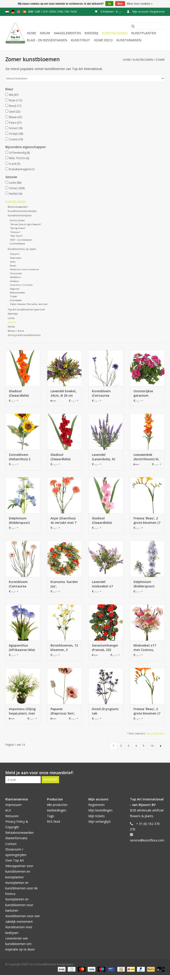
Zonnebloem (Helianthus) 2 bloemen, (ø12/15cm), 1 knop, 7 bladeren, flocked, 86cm (22, 457)
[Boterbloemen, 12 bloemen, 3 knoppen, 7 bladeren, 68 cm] (64, 622)
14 (151, 746)
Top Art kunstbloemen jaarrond (26, 309)
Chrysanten (16, 273)
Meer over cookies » (140, 3)
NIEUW (45, 33)
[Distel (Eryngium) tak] (105, 686)
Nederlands (7, 11)
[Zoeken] (131, 26)
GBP (38, 11)
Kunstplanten (143, 33)
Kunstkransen (128, 40)
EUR (31, 11)
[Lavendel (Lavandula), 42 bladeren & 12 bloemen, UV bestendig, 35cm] (105, 431)
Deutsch (13, 11)
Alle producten (57, 805)
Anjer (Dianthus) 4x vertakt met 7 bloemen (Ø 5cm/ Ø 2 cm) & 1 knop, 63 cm (63, 520)
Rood (15, 106)
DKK (61, 11)
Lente (15, 183)
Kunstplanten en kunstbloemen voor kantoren (19, 904)
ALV (8, 810)
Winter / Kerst (16, 330)
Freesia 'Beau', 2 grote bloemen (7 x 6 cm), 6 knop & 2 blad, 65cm (146, 520)
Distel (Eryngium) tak (105, 711)
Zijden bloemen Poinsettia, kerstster (29, 304)
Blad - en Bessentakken (47, 40)
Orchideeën (16, 300)
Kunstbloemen (115, 33)
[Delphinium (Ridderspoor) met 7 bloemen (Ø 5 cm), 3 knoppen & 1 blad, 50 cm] (22, 495)
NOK (74, 11)
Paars (15, 122)
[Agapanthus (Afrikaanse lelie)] (22, 622)
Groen (15, 128)
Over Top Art (14, 860)
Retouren (12, 816)
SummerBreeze (17, 243)
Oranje (16, 134)
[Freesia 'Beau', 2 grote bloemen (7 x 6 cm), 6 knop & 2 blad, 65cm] (147, 495)
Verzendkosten (155, 733)
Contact (11, 844)
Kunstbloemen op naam (22, 249)
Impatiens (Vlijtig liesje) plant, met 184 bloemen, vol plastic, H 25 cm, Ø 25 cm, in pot (22, 711)
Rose (15, 100)
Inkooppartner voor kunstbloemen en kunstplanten (19, 871)
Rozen (13, 265)
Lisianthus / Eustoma (21, 284)
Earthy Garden (17, 220)
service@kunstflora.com (147, 840)
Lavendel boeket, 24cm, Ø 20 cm (63, 393)
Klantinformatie (16, 838)
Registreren (96, 805)
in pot (14, 164)
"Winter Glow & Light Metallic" (25, 224)
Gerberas (14, 281)
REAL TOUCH (19, 158)
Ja (109, 3)
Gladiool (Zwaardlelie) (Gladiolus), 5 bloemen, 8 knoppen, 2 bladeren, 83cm (21, 393)
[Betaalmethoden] (61, 969)
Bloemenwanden (18, 206)
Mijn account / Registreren (148, 11)
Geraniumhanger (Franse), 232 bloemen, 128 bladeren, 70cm (105, 647)
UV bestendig (19, 153)
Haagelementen (67, 33)
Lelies (13, 261)
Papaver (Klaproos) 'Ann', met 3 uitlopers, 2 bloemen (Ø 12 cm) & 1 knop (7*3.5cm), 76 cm (64, 711)
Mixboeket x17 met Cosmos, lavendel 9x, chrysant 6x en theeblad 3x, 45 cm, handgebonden (145, 647)
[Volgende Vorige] (160, 746)
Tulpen (13, 296)
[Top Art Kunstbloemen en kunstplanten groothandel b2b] (15, 33)
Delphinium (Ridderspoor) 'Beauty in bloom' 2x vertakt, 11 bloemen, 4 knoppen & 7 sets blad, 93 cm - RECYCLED (146, 584)
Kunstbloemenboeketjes (22, 211)
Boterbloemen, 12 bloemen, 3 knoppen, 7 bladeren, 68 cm (64, 647)
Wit (13, 95)
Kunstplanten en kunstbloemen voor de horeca (21, 888)
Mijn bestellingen (100, 810)
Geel (14, 111)
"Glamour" (15, 232)
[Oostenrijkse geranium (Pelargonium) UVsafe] (147, 368)
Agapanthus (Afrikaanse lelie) (22, 647)
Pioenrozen (15, 257)
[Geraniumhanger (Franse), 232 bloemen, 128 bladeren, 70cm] (105, 622)
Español (24, 11)
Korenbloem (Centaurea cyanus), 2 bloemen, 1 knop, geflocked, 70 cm (105, 393)
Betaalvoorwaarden (19, 832)
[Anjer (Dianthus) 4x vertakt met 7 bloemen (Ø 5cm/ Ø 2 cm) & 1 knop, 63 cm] (64, 495)
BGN (53, 11)
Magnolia (14, 288)
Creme (16, 139)
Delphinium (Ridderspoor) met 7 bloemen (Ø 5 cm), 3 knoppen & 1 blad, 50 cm (20, 520)
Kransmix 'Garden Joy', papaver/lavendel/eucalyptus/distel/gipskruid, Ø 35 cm (64, 584)
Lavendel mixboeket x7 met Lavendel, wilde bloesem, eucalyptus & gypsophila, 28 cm (103, 584)
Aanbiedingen (56, 810)
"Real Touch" (16, 235)
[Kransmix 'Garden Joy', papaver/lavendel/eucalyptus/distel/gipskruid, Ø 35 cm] (64, 559)
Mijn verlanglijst (99, 821)
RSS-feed (53, 821)
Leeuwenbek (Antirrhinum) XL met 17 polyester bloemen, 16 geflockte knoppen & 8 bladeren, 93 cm (146, 457)
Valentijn (13, 313)
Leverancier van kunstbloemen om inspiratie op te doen (20, 943)
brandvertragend (22, 169)
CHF (45, 11)
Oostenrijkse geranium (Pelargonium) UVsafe (144, 393)
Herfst (15, 194)
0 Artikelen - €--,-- (111, 11)
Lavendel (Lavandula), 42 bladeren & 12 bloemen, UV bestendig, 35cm (104, 457)
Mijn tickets (96, 816)
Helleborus (15, 277)
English (18, 11)
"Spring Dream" (18, 228)
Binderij (91, 33)
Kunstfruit (80, 40)
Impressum (13, 805)
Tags (50, 816)
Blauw (15, 117)
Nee (120, 3)
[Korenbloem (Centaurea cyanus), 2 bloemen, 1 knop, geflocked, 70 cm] (105, 368)
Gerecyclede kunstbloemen (24, 335)
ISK (67, 11)
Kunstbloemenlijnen (20, 215)
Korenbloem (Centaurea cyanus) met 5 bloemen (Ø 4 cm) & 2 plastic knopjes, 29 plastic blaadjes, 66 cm (22, 584)
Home (31, 33)
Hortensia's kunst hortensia (24, 269)
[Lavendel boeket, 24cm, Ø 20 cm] (64, 368)
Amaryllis (14, 254)
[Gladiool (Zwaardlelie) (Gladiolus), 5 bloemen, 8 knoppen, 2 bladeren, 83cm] (22, 368)
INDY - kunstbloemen (21, 239)
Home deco (103, 40)
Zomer (160, 60)
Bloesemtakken (17, 292)
